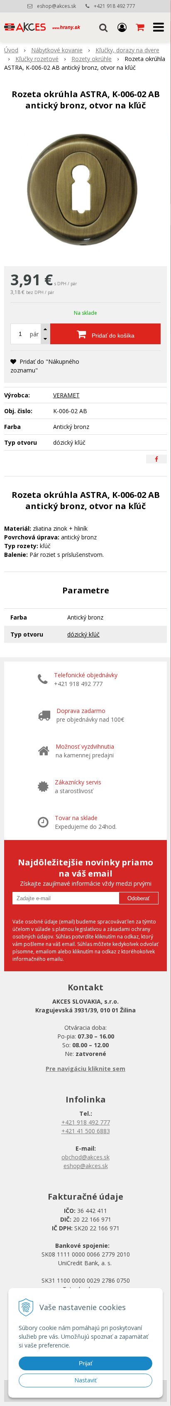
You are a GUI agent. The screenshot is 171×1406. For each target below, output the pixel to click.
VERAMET (66, 395)
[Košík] (140, 27)
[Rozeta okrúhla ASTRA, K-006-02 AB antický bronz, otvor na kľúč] (85, 191)
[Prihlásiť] (122, 27)
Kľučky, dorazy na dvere (127, 50)
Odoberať (138, 898)
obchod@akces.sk (85, 1157)
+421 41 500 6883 (85, 1131)
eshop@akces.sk (56, 6)
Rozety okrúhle (91, 59)
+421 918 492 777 (114, 6)
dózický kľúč (83, 634)
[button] (103, 27)
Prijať (86, 1363)
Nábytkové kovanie (57, 50)
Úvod (11, 50)
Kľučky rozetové (37, 59)
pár (34, 334)
